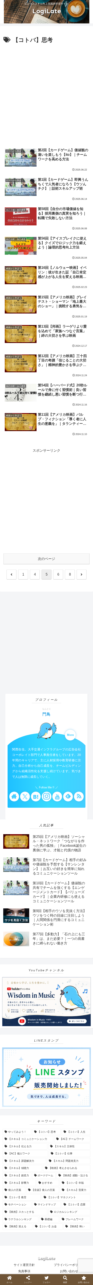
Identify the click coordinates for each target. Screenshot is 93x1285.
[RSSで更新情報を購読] (79, 796)
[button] (77, 1168)
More (70, 735)
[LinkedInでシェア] (57, 1168)
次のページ (46, 559)
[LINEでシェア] (15, 1168)
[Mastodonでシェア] (36, 1144)
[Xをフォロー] (25, 796)
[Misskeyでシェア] (77, 1144)
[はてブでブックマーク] (77, 1156)
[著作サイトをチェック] (14, 796)
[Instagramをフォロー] (46, 796)
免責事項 (24, 1271)
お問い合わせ (69, 1271)
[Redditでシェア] (57, 1156)
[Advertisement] (46, 94)
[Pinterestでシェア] (36, 1168)
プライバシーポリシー (69, 1265)
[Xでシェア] (15, 1144)
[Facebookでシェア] (15, 1156)
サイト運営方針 (24, 1265)
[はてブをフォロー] (36, 796)
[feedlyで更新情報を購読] (68, 796)
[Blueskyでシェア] (57, 1144)
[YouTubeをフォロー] (57, 796)
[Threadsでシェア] (36, 1156)
